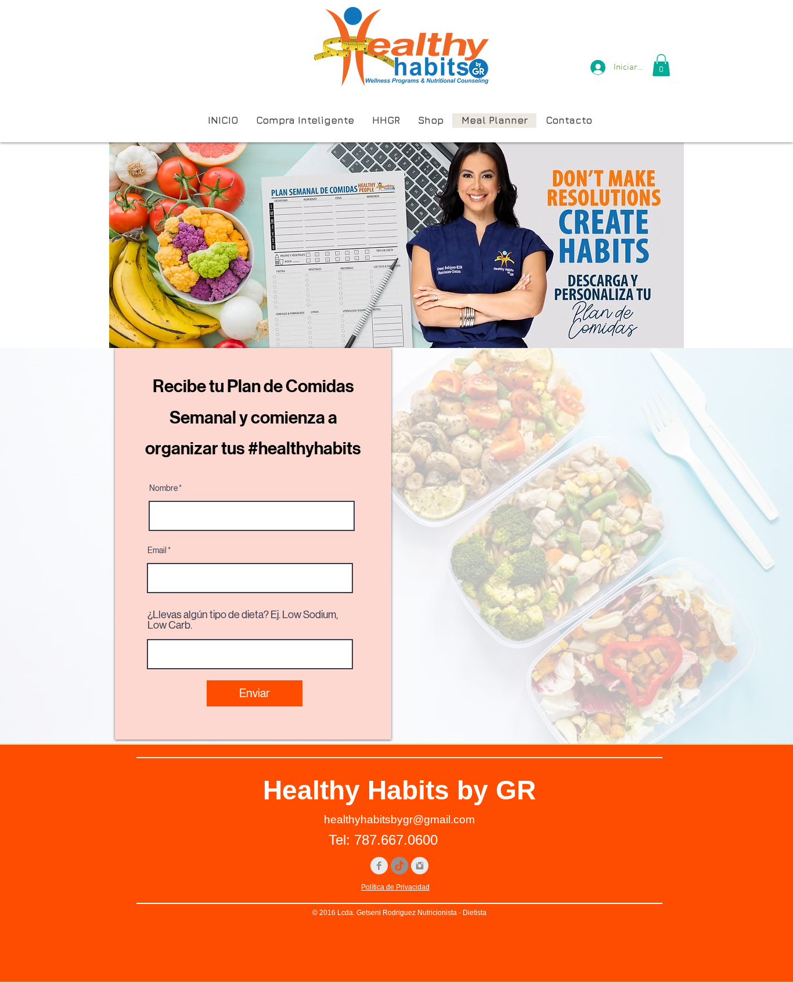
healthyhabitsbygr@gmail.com (399, 819)
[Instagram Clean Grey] (419, 865)
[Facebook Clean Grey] (379, 865)
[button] (661, 65)
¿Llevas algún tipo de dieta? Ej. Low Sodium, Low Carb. (242, 619)
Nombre (163, 488)
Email (157, 550)
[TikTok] (399, 865)
